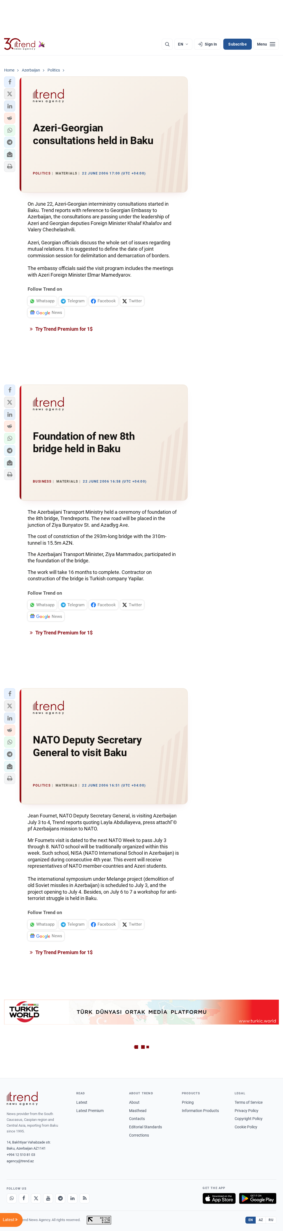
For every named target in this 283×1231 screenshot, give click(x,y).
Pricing (188, 1102)
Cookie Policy (246, 1127)
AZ (261, 1220)
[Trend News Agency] (22, 1098)
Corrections (139, 1135)
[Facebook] (24, 1198)
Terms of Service (249, 1102)
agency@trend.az (20, 1161)
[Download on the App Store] (219, 1198)
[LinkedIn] (72, 1198)
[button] (9, 82)
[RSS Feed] (85, 1198)
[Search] (167, 44)
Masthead (137, 1110)
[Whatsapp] (12, 1198)
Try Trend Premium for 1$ (64, 329)
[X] (36, 1198)
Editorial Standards (145, 1127)
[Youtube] (48, 1198)
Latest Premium (90, 1110)
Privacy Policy (246, 1110)
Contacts (137, 1118)
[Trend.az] (24, 44)
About (134, 1102)
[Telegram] (60, 1198)
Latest (81, 1102)
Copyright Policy (249, 1118)
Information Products (200, 1110)
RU (271, 1220)
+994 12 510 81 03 (21, 1155)
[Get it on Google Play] (257, 1198)
